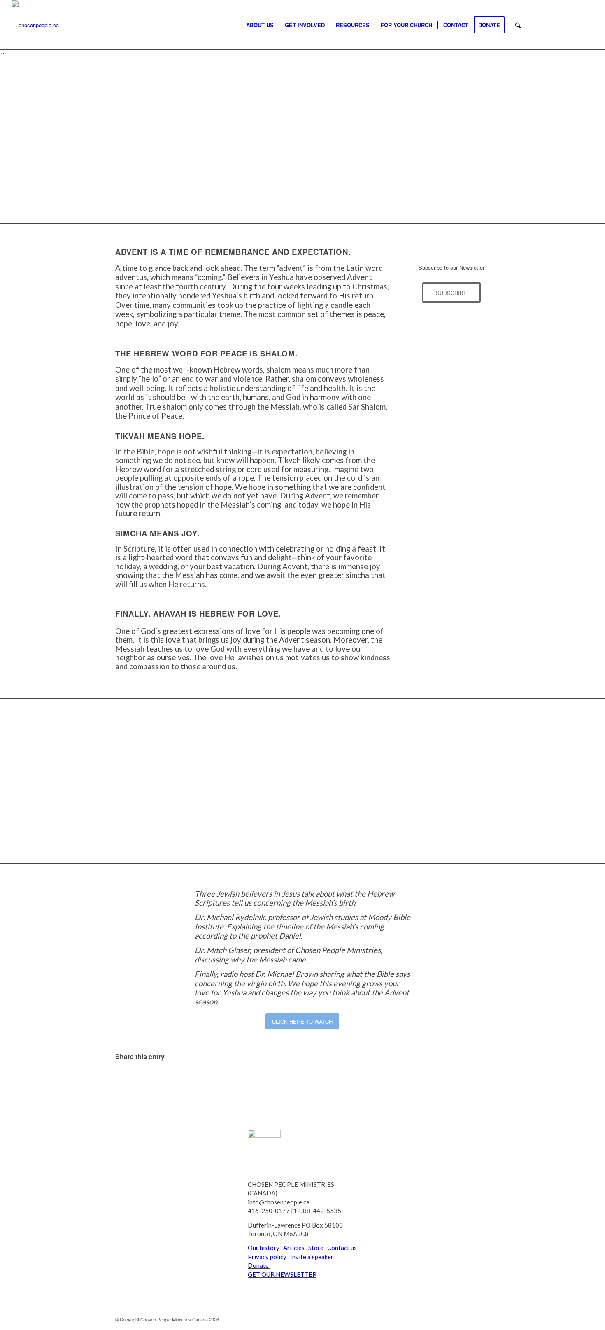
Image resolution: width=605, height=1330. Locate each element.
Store (315, 1247)
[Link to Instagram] (587, 25)
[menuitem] (260, 25)
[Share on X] (302, 1079)
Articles (294, 1247)
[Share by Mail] (427, 1079)
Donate (259, 1265)
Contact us (342, 1247)
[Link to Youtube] (574, 25)
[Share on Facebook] (177, 1079)
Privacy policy (267, 1256)
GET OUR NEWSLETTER (282, 1274)
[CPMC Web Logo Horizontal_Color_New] (35, 25)
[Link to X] (550, 25)
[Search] (518, 25)
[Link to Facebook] (562, 25)
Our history (263, 1247)
